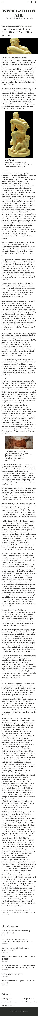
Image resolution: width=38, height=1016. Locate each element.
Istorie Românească (8, 1002)
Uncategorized (7, 1005)
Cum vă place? (26, 999)
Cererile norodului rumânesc (12, 974)
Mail (31, 2)
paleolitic (20, 912)
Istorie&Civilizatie (19, 12)
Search (35, 2)
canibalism (5, 912)
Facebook (27, 2)
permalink (5, 915)
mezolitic (13, 912)
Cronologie (5, 999)
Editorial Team (6, 26)
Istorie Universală (26, 26)
